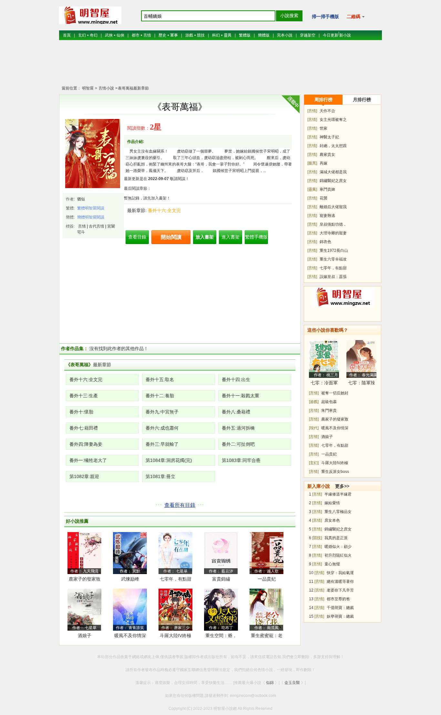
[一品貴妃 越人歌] (266, 552)
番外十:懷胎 (81, 411)
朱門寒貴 (329, 410)
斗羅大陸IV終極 (334, 463)
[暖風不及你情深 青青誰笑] (130, 609)
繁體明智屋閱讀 (90, 208)
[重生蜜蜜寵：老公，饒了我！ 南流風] (266, 609)
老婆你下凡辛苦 (340, 590)
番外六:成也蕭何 (162, 428)
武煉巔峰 (130, 579)
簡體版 (264, 35)
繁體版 (245, 35)
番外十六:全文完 (164, 210)
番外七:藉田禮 (83, 428)
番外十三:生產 (83, 395)
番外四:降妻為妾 (85, 444)
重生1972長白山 (334, 250)
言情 (147, 35)
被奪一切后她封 (334, 393)
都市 (135, 35)
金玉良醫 (292, 682)
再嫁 (323, 163)
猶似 (81, 199)
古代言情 (96, 226)
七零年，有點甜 (175, 579)
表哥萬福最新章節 (133, 88)
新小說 (345, 35)
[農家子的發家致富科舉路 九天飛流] (84, 552)
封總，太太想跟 (333, 146)
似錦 (270, 682)
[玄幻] (314, 463)
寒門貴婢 (327, 189)
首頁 (67, 35)
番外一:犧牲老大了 (88, 460)
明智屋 (88, 88)
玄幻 (82, 35)
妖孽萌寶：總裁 (340, 616)
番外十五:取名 (160, 379)
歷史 (162, 35)
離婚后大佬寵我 (333, 207)
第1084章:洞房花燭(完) (169, 460)
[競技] (317, 538)
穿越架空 (307, 35)
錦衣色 (325, 242)
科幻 (216, 35)
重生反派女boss (335, 471)
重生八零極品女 (338, 511)
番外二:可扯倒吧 (238, 444)
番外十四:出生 (236, 379)
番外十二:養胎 (160, 395)
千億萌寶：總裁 (340, 607)
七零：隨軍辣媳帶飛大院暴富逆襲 (361, 384)
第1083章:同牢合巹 (241, 460)
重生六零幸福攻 (333, 259)
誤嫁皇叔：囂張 (333, 276)
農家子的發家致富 (84, 580)
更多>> (342, 486)
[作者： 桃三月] (324, 359)
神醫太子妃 (329, 137)
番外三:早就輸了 (162, 444)
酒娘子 (84, 635)
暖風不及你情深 (130, 635)
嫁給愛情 (332, 503)
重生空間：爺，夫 (221, 636)
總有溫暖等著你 (340, 581)
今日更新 (330, 35)
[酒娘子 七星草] (84, 609)
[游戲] (314, 402)
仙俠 (120, 35)
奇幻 (93, 35)
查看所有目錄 (179, 505)
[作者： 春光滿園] (361, 359)
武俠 (109, 35)
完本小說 (284, 35)
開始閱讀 (171, 237)
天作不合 (327, 111)
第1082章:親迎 (84, 476)
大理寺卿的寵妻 (333, 233)
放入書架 (205, 237)
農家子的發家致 (334, 419)
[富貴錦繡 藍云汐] (221, 552)
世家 (323, 128)
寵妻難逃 (327, 215)
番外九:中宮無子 (162, 411)
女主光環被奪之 (333, 119)
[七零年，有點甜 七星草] (175, 552)
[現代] (314, 428)
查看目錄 (137, 237)
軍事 (174, 35)
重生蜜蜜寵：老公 (266, 636)
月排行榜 (362, 99)
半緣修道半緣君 (338, 494)
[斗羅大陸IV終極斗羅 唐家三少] (175, 609)
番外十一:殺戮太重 (240, 395)
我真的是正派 (336, 538)
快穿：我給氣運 (340, 573)
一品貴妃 (267, 579)
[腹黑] (312, 163)
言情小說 (105, 88)
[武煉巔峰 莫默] (130, 552)
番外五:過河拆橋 (238, 428)
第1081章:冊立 (160, 476)
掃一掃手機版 (325, 16)
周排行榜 (323, 99)
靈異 (227, 35)
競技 (201, 35)
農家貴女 (327, 154)
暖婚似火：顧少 (338, 546)
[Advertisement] (220, 66)
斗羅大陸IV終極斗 (175, 636)
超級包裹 (329, 402)
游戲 (189, 35)
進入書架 (230, 237)
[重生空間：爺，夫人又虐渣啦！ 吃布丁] (221, 609)
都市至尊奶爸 (338, 599)
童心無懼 (332, 564)
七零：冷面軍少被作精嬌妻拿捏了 (324, 384)
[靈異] (312, 189)
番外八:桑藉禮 (236, 411)
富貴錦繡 (221, 579)
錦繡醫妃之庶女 (333, 180)
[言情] (312, 111)
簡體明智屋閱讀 (90, 217)
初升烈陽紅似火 (338, 555)
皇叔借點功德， (333, 224)
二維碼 (354, 16)
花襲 (323, 198)
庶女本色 (332, 520)
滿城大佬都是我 (333, 172)
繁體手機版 (256, 237)
